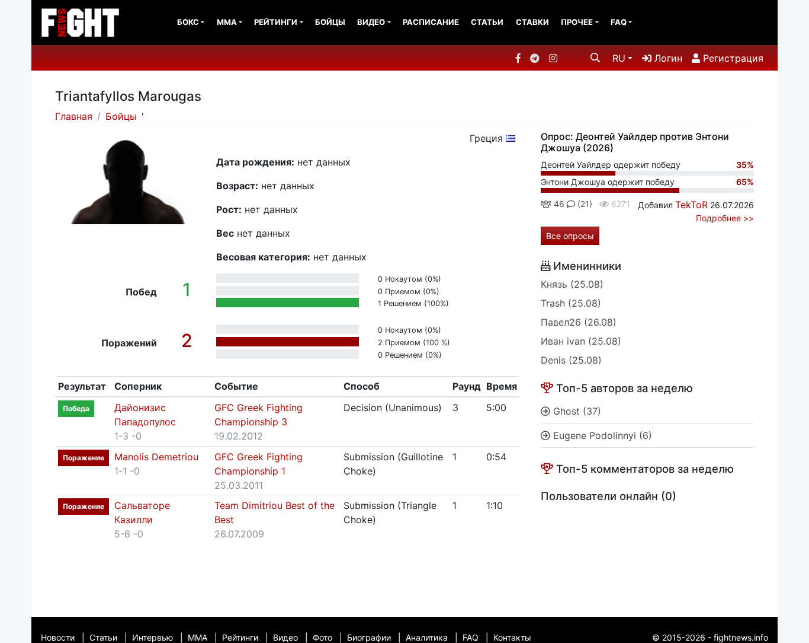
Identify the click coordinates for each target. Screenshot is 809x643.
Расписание (431, 22)
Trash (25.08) (571, 303)
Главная (73, 116)
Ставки (532, 22)
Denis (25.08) (571, 360)
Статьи (487, 22)
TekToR (691, 205)
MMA (227, 22)
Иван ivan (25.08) (581, 341)
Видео (371, 22)
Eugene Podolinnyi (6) (601, 435)
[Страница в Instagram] (553, 58)
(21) (583, 204)
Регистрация (731, 58)
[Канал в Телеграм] (535, 58)
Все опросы (570, 236)
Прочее (577, 22)
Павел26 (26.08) (579, 322)
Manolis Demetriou (156, 457)
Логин (666, 58)
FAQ (619, 22)
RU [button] (618, 58)
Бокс (188, 22)
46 (557, 204)
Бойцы (330, 22)
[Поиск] (595, 57)
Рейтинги (275, 22)
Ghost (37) (575, 411)
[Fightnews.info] (80, 22)
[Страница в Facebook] (518, 58)
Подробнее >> (725, 218)
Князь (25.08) (572, 284)
